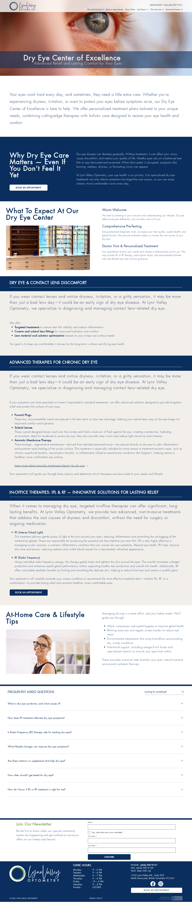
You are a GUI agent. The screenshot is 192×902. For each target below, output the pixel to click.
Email (90, 822)
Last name (92, 845)
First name (92, 836)
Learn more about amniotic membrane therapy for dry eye (50, 465)
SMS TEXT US (144, 870)
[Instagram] (160, 883)
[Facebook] (152, 883)
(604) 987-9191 (148, 865)
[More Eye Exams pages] (147, 9)
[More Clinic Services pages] (163, 9)
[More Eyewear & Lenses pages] (181, 9)
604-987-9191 (175, 5)
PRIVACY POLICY (95, 898)
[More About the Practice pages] (103, 9)
